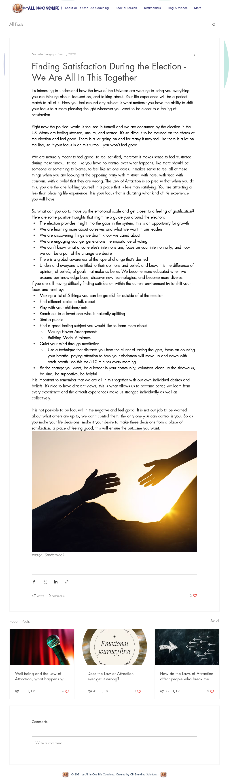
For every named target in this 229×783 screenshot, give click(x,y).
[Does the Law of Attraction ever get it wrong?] (114, 647)
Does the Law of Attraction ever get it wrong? (111, 676)
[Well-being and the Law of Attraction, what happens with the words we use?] (42, 647)
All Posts (16, 24)
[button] (214, 24)
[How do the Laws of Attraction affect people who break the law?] (187, 647)
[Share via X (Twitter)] (45, 582)
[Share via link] (67, 582)
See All (215, 620)
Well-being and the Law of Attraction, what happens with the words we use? (41, 676)
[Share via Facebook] (34, 582)
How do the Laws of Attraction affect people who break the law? (186, 676)
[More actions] (194, 54)
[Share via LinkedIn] (56, 582)
